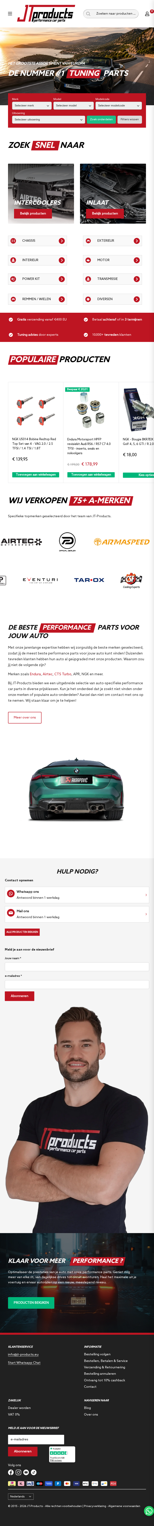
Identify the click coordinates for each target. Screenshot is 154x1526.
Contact (90, 1387)
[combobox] (116, 13)
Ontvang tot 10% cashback (104, 1380)
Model (57, 99)
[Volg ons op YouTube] (26, 1472)
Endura (35, 674)
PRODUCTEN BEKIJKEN (31, 1303)
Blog (87, 1408)
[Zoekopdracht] (88, 13)
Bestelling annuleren (100, 1374)
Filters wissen (130, 119)
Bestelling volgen (97, 1354)
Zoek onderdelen (101, 119)
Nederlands (17, 1496)
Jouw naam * (13, 958)
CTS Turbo (62, 674)
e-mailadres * (13, 976)
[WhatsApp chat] (149, 1511)
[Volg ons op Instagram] (18, 1472)
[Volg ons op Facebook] (11, 1472)
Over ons (91, 1415)
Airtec (48, 674)
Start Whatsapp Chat (24, 1363)
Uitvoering (18, 113)
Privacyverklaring (95, 1506)
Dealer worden (19, 1408)
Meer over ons (25, 717)
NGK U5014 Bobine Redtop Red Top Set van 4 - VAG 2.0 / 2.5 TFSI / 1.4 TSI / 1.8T (34, 444)
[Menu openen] (10, 13)
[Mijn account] (147, 14)
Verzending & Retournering (104, 1367)
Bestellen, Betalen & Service (106, 1361)
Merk (15, 99)
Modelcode (102, 99)
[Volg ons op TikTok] (33, 1472)
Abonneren (19, 996)
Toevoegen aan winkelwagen (36, 475)
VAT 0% (14, 1415)
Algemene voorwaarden (124, 1506)
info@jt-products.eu (23, 1355)
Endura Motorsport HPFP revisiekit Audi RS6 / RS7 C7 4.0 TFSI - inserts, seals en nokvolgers (89, 446)
